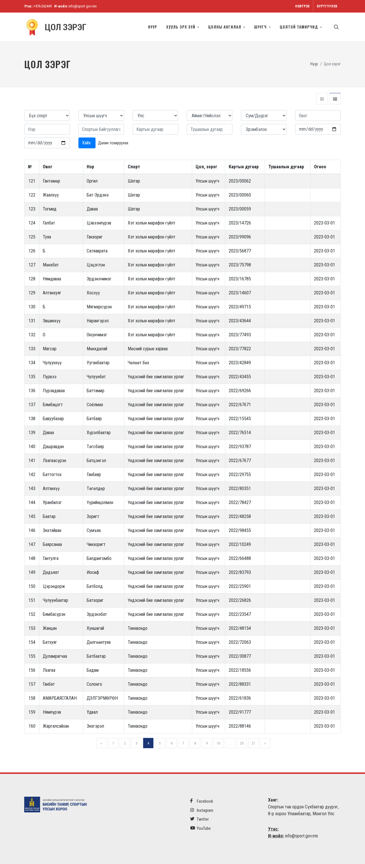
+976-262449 (42, 6)
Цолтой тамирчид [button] (299, 27)
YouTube (203, 828)
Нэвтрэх (302, 6)
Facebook (204, 801)
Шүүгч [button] (261, 27)
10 (218, 743)
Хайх (87, 142)
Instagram (204, 810)
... (230, 743)
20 (242, 743)
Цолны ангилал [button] (225, 27)
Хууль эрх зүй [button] (181, 27)
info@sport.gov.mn (82, 6)
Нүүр (152, 27)
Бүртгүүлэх (327, 6)
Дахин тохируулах (113, 143)
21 (253, 743)
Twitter (202, 819)
